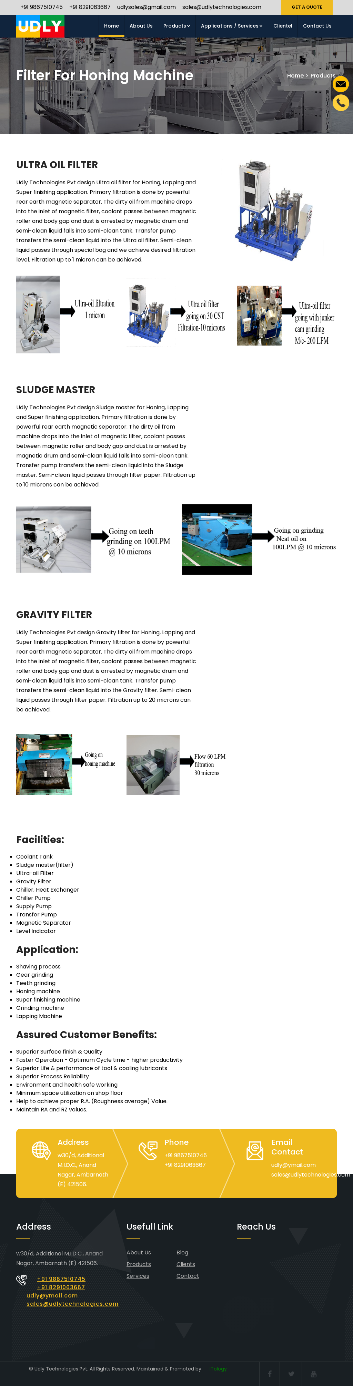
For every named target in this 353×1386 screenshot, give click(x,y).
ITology (218, 1368)
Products (174, 25)
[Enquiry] (341, 84)
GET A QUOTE (307, 7)
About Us (141, 25)
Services (138, 1276)
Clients (185, 1264)
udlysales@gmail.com (146, 7)
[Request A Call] (341, 102)
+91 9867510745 (41, 7)
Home (111, 25)
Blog (182, 1252)
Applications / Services (230, 25)
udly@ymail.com (293, 1165)
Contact (187, 1276)
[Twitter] (291, 1374)
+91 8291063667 (90, 7)
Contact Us (317, 25)
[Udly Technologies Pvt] (40, 26)
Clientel (282, 25)
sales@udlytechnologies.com (221, 7)
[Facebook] (269, 1374)
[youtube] (313, 1374)
